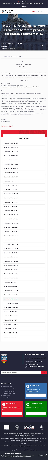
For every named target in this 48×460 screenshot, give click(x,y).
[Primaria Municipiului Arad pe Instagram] (25, 6)
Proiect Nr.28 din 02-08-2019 (11, 223)
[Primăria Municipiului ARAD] (7, 11)
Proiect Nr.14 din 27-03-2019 (11, 282)
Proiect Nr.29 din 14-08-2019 (11, 219)
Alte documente (18, 43)
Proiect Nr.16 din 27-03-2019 (11, 273)
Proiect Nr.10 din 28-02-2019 (11, 299)
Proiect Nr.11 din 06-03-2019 (11, 294)
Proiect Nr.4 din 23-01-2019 (11, 324)
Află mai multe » (8, 457)
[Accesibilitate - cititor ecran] (41, 11)
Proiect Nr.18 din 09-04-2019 (11, 265)
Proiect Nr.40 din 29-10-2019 (11, 172)
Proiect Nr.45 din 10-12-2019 (11, 151)
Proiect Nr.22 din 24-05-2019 (11, 248)
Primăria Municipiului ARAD (30, 450)
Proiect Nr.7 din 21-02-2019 (11, 311)
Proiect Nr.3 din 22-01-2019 (11, 328)
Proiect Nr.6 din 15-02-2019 (10, 316)
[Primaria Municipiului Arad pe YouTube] (24, 6)
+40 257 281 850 (23, 1)
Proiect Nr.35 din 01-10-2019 (11, 193)
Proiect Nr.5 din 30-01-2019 (11, 320)
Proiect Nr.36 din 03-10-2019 (11, 189)
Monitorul (10, 43)
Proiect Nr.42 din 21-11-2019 (11, 164)
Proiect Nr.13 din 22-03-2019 (11, 286)
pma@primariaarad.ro (33, 364)
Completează (12, 413)
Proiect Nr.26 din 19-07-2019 (11, 231)
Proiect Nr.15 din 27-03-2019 (11, 278)
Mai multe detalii (36, 395)
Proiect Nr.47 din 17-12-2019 (11, 143)
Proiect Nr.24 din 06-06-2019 (11, 240)
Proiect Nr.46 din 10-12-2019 (11, 147)
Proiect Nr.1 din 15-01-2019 (10, 337)
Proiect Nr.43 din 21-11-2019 (11, 160)
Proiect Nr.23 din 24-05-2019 (11, 244)
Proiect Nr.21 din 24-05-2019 (11, 252)
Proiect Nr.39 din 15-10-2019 (11, 177)
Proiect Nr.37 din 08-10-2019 (11, 185)
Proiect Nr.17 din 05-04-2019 (11, 269)
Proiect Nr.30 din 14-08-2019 (11, 214)
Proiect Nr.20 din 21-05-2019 (11, 257)
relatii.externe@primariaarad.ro (36, 366)
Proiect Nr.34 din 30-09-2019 (11, 198)
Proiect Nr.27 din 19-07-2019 (11, 227)
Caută (44, 372)
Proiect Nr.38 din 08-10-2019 (11, 181)
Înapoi (10, 126)
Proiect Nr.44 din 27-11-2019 (11, 155)
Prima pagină (4, 43)
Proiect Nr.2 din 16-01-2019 (10, 332)
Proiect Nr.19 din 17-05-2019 (11, 261)
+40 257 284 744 (31, 363)
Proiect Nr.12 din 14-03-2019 (11, 290)
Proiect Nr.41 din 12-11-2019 (11, 168)
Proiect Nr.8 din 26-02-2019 (11, 307)
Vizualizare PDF (4, 126)
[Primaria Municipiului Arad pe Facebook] (22, 6)
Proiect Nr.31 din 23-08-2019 (11, 210)
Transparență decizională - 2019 (8, 48)
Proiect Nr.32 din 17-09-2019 (11, 206)
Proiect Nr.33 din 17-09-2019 (11, 202)
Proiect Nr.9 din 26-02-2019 (11, 303)
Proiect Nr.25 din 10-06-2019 (11, 236)
